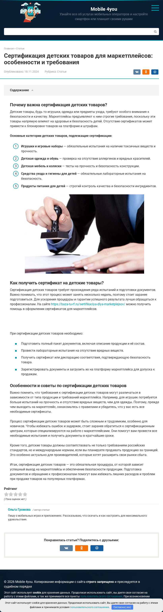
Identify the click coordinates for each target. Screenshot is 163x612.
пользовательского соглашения (101, 596)
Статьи (61, 71)
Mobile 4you (104, 9)
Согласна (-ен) (122, 607)
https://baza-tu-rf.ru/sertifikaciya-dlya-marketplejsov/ (88, 304)
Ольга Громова (19, 509)
